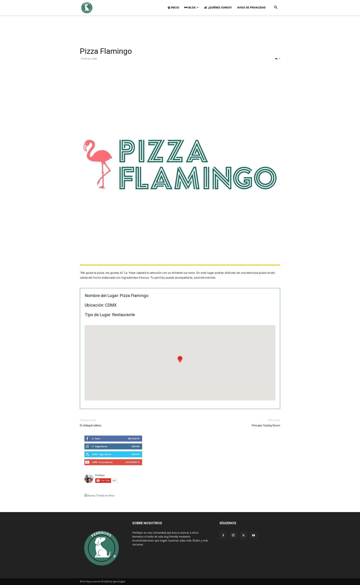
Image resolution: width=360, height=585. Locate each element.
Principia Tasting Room (266, 425)
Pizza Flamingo (106, 51)
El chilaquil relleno (90, 425)
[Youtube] (253, 535)
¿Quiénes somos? (219, 7)
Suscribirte (132, 462)
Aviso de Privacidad (251, 7)
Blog (192, 7)
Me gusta (134, 438)
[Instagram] (233, 535)
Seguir (135, 446)
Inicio (174, 7)
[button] (275, 8)
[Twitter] (243, 535)
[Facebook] (223, 535)
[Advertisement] (180, 28)
